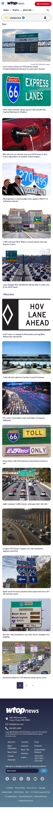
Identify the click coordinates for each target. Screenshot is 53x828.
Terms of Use (32, 788)
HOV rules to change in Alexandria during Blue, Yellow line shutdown (24, 335)
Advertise (11, 760)
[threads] (42, 778)
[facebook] (7, 778)
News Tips (25, 750)
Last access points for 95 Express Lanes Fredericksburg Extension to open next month (24, 67)
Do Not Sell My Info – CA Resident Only (33, 796)
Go (44, 770)
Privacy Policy (20, 788)
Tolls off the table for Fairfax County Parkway (23, 377)
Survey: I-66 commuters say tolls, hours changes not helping (26, 635)
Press (37, 742)
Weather (27, 10)
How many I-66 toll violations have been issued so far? (25, 462)
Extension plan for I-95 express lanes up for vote (24, 677)
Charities (24, 753)
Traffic (15, 10)
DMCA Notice (19, 792)
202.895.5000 (15, 728)
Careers (11, 756)
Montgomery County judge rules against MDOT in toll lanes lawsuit (25, 200)
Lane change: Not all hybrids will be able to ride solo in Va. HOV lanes (26, 285)
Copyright (41, 788)
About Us (11, 742)
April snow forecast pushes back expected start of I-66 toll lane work (26, 592)
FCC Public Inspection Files (40, 792)
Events (23, 757)
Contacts (24, 746)
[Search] (48, 10)
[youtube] (35, 778)
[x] (21, 778)
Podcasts (38, 746)
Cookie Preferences (25, 801)
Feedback (9, 788)
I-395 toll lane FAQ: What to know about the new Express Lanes (25, 243)
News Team (12, 752)
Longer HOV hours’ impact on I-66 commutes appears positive (23, 549)
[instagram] (14, 778)
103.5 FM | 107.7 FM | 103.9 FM (39, 758)
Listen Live (15, 17)
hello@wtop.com (16, 724)
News (6, 10)
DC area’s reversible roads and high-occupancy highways (24, 419)
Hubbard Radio (7, 792)
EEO (27, 792)
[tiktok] (28, 778)
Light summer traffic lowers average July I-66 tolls (25, 504)
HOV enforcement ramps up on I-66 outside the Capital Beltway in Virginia (24, 110)
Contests (24, 742)
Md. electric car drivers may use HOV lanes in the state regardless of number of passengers (25, 155)
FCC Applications (11, 796)
